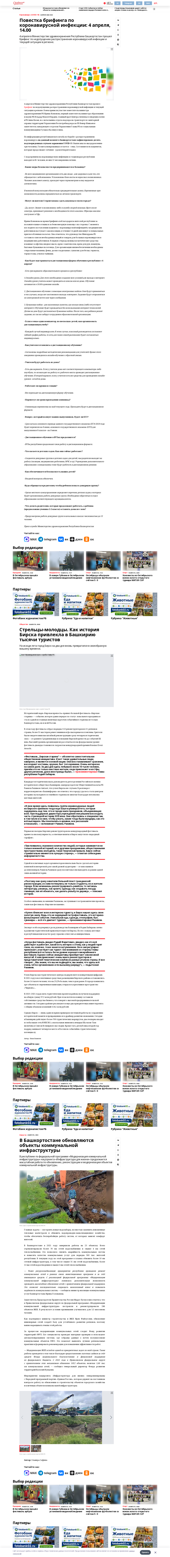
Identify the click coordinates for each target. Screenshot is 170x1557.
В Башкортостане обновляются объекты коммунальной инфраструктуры (56, 9)
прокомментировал (86, 771)
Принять (145, 1552)
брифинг (28, 107)
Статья (16, 8)
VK (117, 3)
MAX (148, 3)
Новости (22, 1135)
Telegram (128, 3)
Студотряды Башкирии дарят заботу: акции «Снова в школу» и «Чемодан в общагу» (131, 9)
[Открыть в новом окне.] (30, 539)
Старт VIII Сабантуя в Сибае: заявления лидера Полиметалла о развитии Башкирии (93, 9)
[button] (111, 1417)
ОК (139, 3)
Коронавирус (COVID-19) (29, 15)
